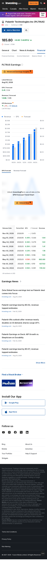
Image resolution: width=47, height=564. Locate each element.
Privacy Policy (6, 539)
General (5, 50)
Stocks (5, 9)
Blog (3, 444)
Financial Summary (8, 56)
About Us (28, 444)
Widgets (5, 458)
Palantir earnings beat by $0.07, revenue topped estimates (20, 350)
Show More (40, 363)
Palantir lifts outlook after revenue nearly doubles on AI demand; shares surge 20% (20, 321)
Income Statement (23, 56)
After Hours (23, 9)
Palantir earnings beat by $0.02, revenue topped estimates (20, 306)
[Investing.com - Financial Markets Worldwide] (13, 3)
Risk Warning (6, 546)
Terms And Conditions (9, 532)
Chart (14, 50)
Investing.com (6, 297)
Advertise (29, 449)
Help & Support (31, 454)
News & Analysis (27, 50)
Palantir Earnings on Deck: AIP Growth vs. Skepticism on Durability (20, 336)
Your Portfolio (7, 454)
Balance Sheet (37, 56)
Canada (13, 9)
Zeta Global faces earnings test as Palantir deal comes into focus (23, 292)
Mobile (4, 449)
